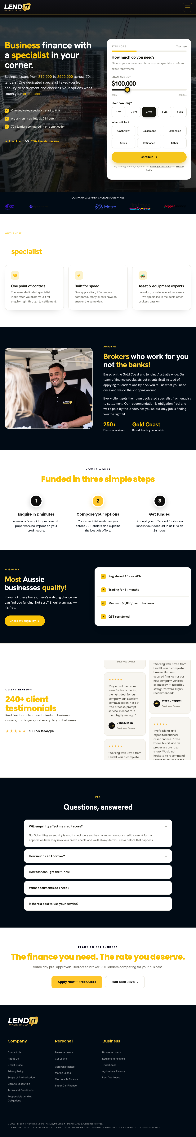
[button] (98, 826)
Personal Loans (64, 1052)
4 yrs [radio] (164, 112)
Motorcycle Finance (66, 1079)
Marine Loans (63, 1072)
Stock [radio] (123, 143)
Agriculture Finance (113, 1071)
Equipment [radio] (149, 131)
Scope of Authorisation (21, 1077)
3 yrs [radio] (149, 112)
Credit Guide (15, 1064)
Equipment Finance (113, 1058)
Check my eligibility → (25, 621)
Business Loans (111, 1052)
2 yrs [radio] (134, 112)
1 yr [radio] (118, 112)
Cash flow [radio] (123, 131)
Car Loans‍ (61, 1058)
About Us (13, 1058)
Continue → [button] (149, 157)
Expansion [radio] (175, 131)
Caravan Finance (65, 1066)
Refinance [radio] (149, 143)
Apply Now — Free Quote (77, 982)
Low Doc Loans (111, 1077)
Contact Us (14, 1052)
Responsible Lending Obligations (20, 1098)
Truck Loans (109, 1064)
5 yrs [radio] (180, 112)
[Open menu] (187, 7)
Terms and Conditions (20, 1090)
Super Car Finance (66, 1085)
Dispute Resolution (19, 1083)
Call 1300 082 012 (124, 982)
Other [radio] (174, 143)
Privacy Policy (16, 1071)
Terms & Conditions (160, 166)
